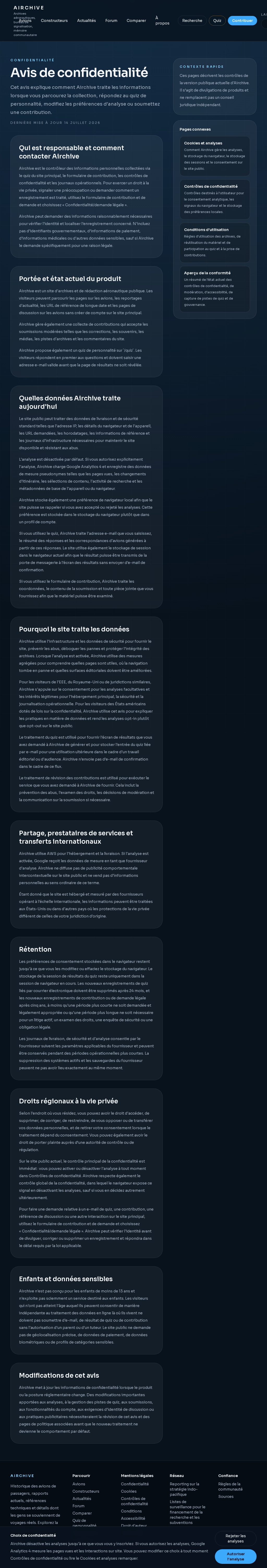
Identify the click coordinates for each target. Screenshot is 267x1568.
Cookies (129, 1491)
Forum (111, 20)
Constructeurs (54, 20)
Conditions (131, 1511)
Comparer (136, 20)
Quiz (217, 20)
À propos (162, 21)
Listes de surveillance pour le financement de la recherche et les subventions (187, 1512)
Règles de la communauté (230, 1487)
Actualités (86, 20)
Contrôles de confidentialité (55, 1176)
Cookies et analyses (98, 1558)
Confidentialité (135, 1484)
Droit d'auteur (134, 1525)
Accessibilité (133, 1518)
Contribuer (242, 20)
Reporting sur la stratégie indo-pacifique (184, 1489)
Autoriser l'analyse (236, 1556)
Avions (25, 20)
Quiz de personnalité (84, 1523)
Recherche (192, 20)
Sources (226, 1496)
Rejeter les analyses (236, 1538)
